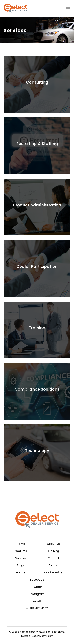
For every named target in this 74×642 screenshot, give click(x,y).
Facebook (37, 580)
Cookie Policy (53, 572)
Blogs (21, 565)
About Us (53, 544)
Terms (53, 565)
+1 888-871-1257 (37, 608)
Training (53, 551)
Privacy (21, 572)
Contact (53, 558)
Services (20, 558)
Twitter (37, 587)
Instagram (37, 594)
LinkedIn (37, 601)
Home (21, 544)
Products (20, 551)
